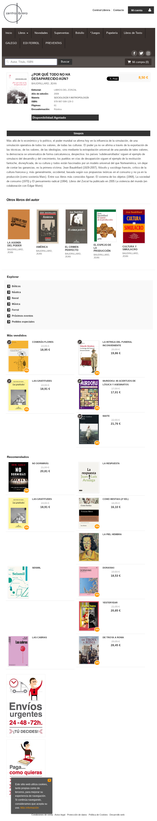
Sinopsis (79, 133)
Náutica (16, 292)
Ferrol (15, 310)
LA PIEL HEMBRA (112, 534)
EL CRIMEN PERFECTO (71, 248)
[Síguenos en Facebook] (134, 53)
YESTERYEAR (110, 602)
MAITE (106, 416)
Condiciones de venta (42, 814)
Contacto (118, 10)
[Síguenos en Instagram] (148, 53)
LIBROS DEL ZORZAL (65, 90)
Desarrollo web (117, 814)
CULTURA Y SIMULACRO (129, 248)
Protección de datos (77, 814)
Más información (29, 807)
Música (16, 304)
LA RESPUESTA (111, 463)
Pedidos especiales (23, 321)
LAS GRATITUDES (42, 381)
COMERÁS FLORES (42, 342)
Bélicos (16, 286)
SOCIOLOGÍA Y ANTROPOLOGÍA (71, 97)
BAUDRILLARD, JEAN (44, 83)
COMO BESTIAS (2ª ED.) (116, 499)
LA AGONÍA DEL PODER (14, 244)
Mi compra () (140, 62)
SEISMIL (36, 567)
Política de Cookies (98, 814)
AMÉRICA (42, 247)
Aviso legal (60, 814)
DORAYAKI (108, 567)
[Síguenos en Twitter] (141, 53)
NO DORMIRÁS (40, 463)
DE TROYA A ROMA (113, 637)
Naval (15, 298)
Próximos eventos (22, 315)
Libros (22, 32)
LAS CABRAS (39, 637)
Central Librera (101, 10)
